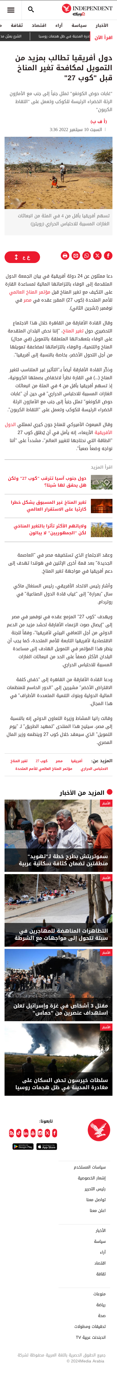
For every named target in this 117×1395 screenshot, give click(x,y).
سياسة (79, 25)
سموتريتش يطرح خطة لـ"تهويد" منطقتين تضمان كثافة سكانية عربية (63, 860)
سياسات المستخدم (90, 1167)
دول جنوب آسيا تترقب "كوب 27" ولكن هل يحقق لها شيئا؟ (47, 482)
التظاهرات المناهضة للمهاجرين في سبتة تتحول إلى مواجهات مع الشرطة (61, 935)
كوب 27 (41, 761)
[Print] (65, 255)
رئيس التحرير (95, 1189)
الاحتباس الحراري (94, 768)
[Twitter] (47, 1133)
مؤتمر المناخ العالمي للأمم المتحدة (43, 768)
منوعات (99, 1294)
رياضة (101, 1305)
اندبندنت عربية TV (91, 1337)
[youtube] (33, 1133)
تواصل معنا (96, 1200)
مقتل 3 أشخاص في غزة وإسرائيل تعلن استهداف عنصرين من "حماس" (60, 1009)
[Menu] (11, 10)
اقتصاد (39, 25)
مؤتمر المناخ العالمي (29, 292)
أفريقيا (76, 761)
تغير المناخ (73, 330)
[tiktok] (18, 1133)
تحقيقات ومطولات (90, 1327)
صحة (102, 1316)
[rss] (11, 1133)
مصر (28, 300)
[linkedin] (26, 1133)
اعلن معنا (98, 1211)
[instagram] (40, 1133)
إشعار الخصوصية (92, 1178)
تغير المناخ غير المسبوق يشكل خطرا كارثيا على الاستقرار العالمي (48, 506)
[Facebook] (54, 1133)
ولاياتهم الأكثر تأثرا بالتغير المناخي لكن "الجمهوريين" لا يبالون (50, 530)
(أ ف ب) (99, 121)
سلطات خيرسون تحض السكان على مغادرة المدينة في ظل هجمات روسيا (61, 1084)
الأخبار (102, 25)
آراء (58, 25)
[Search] (31, 10)
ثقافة (17, 25)
